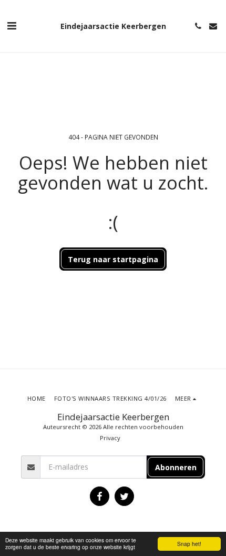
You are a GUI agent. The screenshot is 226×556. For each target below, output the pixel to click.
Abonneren (176, 467)
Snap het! (189, 544)
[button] (11, 25)
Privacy (110, 438)
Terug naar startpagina (113, 259)
